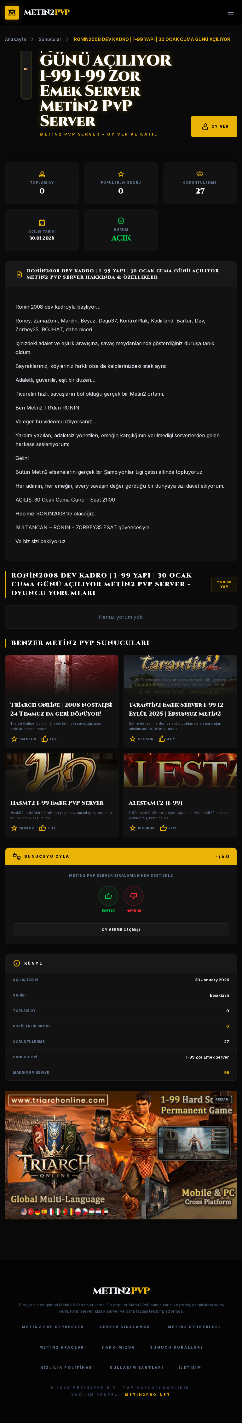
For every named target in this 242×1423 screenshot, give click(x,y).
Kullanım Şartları (137, 1367)
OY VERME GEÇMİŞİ (121, 930)
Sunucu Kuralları (176, 1347)
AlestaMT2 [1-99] (156, 803)
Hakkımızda (118, 1347)
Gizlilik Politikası (68, 1367)
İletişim (190, 1367)
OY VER (215, 126)
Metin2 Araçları (63, 1347)
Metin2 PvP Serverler (53, 1327)
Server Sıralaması (126, 1327)
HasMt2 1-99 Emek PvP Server (56, 803)
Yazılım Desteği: (121, 1395)
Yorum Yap (224, 584)
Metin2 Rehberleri (194, 1327)
